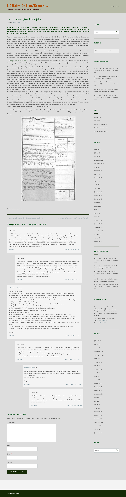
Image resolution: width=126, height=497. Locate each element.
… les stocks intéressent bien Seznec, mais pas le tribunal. (25, 218)
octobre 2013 (98, 234)
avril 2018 (97, 185)
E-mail (9, 454)
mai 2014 (97, 213)
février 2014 (98, 220)
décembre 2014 (98, 202)
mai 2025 (97, 156)
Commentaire (11, 422)
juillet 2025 (97, 149)
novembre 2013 (98, 231)
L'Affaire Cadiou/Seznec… (27, 5)
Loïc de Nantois (13, 288)
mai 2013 (97, 238)
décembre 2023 (98, 160)
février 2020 (98, 178)
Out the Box (17, 493)
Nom (9, 445)
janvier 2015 (98, 199)
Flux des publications (100, 124)
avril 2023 (97, 167)
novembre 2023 (99, 163)
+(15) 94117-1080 (100, 323)
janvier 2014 (98, 224)
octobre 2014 (98, 206)
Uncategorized (17, 209)
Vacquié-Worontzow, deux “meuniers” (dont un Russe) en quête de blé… (106, 70)
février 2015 (98, 195)
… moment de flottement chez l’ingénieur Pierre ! (73, 218)
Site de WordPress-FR (101, 131)
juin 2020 (97, 174)
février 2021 (98, 170)
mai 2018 (97, 181)
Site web (9, 462)
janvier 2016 (98, 192)
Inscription (97, 117)
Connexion (97, 120)
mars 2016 (97, 188)
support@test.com (101, 320)
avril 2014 (97, 217)
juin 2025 (97, 153)
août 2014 (97, 209)
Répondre (11, 249)
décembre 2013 (98, 227)
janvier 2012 (98, 241)
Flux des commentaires (101, 128)
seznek (26, 22)
